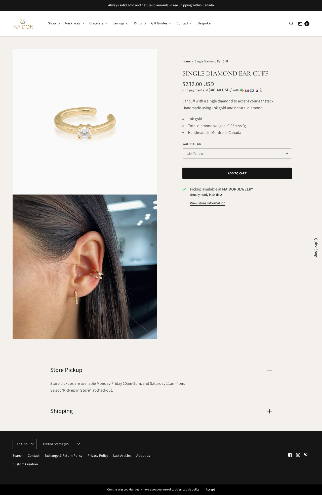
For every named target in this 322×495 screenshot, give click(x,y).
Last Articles (122, 455)
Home (186, 61)
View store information (207, 203)
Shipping (61, 411)
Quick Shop (316, 247)
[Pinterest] (306, 455)
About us (143, 455)
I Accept (210, 489)
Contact (33, 455)
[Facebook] (290, 455)
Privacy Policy (98, 455)
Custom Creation (25, 464)
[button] (237, 90)
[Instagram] (298, 455)
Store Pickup (66, 370)
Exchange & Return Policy (64, 455)
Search (18, 455)
